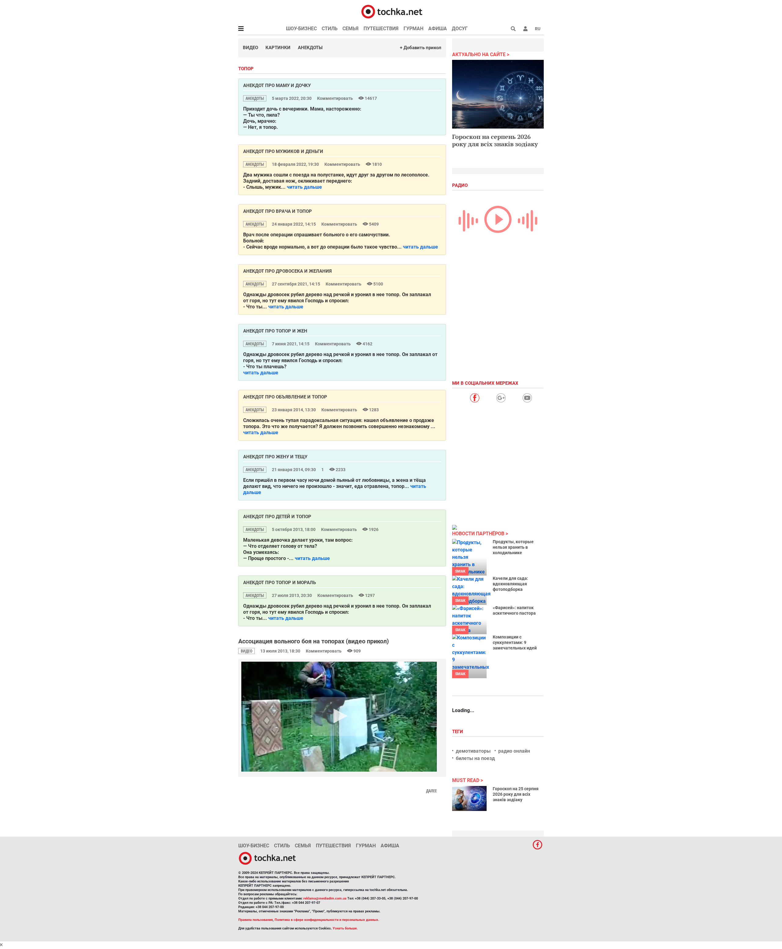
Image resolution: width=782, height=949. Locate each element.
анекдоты (255, 98)
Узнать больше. (345, 928)
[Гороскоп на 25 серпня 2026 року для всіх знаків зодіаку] (469, 798)
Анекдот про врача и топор (277, 211)
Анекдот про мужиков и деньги (283, 151)
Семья (350, 28)
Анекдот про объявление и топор (285, 397)
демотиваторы (473, 751)
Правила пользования (255, 920)
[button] (525, 29)
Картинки (278, 47)
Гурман (413, 28)
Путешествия (381, 28)
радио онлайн (514, 751)
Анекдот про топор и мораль (279, 582)
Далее (431, 791)
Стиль (330, 28)
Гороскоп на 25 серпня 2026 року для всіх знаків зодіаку (516, 794)
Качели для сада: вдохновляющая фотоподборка (510, 584)
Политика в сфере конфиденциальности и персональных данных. (327, 920)
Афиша (437, 28)
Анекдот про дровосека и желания (287, 271)
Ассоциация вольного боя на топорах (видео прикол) (313, 641)
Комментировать (335, 98)
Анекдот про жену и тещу (275, 457)
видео (246, 651)
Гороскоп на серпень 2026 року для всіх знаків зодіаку (495, 140)
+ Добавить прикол (420, 47)
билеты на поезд (475, 758)
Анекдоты (310, 47)
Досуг (460, 28)
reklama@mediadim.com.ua (324, 898)
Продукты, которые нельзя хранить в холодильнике (513, 547)
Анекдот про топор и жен (275, 331)
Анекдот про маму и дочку (277, 85)
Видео (250, 47)
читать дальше (304, 187)
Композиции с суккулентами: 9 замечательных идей (515, 642)
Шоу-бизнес (301, 28)
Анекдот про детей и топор (277, 516)
